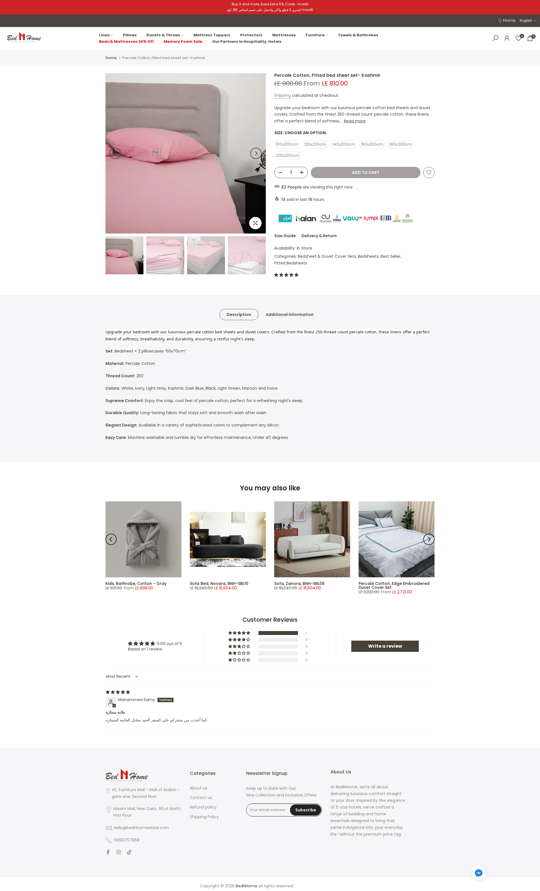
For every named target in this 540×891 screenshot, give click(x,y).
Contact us (201, 797)
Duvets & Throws (163, 35)
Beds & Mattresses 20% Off (126, 41)
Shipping (282, 95)
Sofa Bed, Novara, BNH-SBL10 (219, 583)
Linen (104, 35)
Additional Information (290, 314)
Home (111, 58)
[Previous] (115, 153)
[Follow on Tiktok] (129, 852)
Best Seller (390, 256)
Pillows (130, 35)
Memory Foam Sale (183, 41)
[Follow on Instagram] (118, 852)
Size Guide (285, 236)
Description (239, 314)
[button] (286, 275)
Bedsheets (368, 256)
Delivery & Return (319, 236)
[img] (118, 692)
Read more (355, 121)
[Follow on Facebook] (108, 852)
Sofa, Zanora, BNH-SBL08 (299, 583)
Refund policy (203, 807)
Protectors (251, 35)
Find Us (509, 20)
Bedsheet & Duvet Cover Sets (327, 256)
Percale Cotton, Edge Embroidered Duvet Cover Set (394, 585)
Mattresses (284, 35)
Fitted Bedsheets (290, 263)
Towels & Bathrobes (358, 35)
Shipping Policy (204, 817)
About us (198, 788)
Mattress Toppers (212, 35)
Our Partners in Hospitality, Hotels (247, 41)
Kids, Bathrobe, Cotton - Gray (135, 583)
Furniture (315, 35)
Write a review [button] (385, 646)
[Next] (256, 153)
